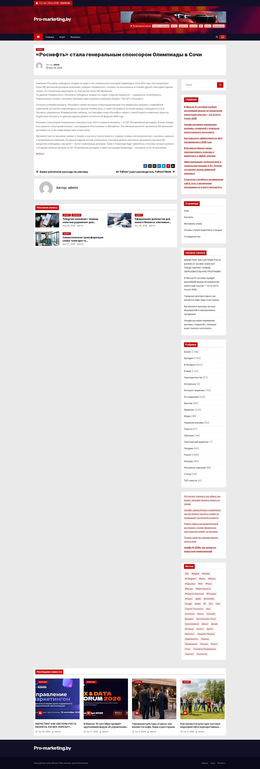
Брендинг (189, 358)
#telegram (190, 578)
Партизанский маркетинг (196, 441)
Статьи (187, 474)
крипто (210, 629)
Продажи (76, 215)
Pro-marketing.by (52, 19)
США (218, 603)
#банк (202, 578)
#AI (186, 573)
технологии (202, 654)
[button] (217, 37)
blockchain (209, 598)
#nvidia (205, 573)
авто (208, 608)
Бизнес (40, 49)
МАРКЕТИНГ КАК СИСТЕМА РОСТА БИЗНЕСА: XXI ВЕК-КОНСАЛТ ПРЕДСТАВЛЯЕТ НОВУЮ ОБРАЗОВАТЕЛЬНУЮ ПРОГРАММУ (55, 728)
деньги (205, 624)
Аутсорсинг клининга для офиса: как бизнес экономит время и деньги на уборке (202, 500)
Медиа (187, 416)
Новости (188, 429)
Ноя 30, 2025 (141, 225)
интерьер (189, 629)
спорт (187, 649)
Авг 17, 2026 (93, 731)
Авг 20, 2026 (44, 731)
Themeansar (82, 763)
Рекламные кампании (195, 467)
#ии (200, 583)
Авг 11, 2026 (141, 731)
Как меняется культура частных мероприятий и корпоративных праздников (199, 310)
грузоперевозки (192, 624)
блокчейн (211, 613)
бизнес (174, 26)
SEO (200, 26)
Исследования (191, 396)
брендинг (189, 619)
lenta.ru (40, 153)
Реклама (188, 461)
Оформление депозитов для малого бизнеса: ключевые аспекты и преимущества (152, 222)
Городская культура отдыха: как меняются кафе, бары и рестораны (153, 725)
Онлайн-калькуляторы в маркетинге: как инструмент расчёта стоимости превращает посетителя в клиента (202, 514)
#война (211, 578)
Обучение (189, 435)
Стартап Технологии (194, 608)
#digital (195, 573)
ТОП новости (190, 480)
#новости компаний (161, 26)
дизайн (214, 624)
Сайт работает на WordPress (46, 763)
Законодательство (193, 377)
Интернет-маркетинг (194, 390)
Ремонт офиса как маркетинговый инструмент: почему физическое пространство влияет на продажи (201, 527)
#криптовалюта (203, 588)
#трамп (188, 598)
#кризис (189, 588)
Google (188, 603)
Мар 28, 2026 (69, 225)
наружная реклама (205, 634)
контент (200, 629)
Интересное (190, 384)
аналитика (189, 613)
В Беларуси (190, 364)
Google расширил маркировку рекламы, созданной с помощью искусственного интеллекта (202, 128)
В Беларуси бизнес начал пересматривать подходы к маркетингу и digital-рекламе (200, 152)
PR (205, 603)
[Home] (38, 37)
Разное (187, 454)
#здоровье (190, 583)
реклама (193, 26)
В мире (187, 371)
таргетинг (189, 654)
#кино (209, 583)
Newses (67, 763)
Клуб (62, 37)
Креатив (188, 403)
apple (198, 598)
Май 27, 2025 (69, 244)
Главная (50, 37)
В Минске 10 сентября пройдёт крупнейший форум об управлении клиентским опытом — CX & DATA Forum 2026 (105, 728)
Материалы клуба (193, 223)
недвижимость (191, 639)
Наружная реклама (193, 422)
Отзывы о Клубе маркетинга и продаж (203, 230)
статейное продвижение (205, 649)
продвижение (218, 26)
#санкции (211, 593)
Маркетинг (189, 409)
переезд (205, 639)
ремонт (208, 26)
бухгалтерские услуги (206, 619)
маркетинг (183, 26)
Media (198, 603)
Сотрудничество (192, 236)
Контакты (75, 37)
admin (56, 65)
